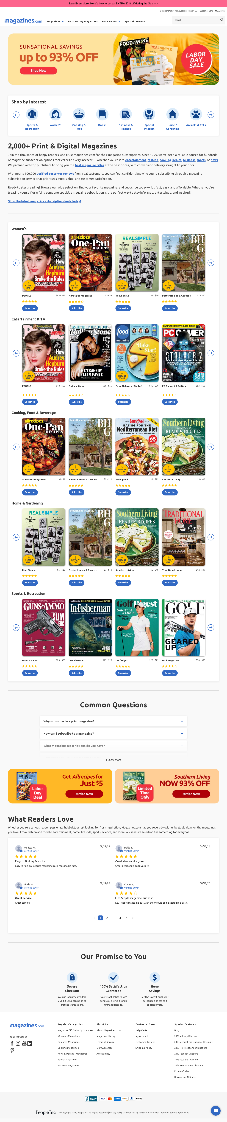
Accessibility (103, 1053)
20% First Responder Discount (190, 1048)
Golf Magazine (170, 660)
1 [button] (100, 918)
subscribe (30, 308)
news (214, 160)
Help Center (141, 1030)
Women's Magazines (69, 1036)
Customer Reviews (145, 1042)
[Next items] (211, 114)
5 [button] (127, 918)
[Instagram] (18, 1043)
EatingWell (121, 479)
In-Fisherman (76, 660)
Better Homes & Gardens (176, 295)
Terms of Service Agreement (175, 1112)
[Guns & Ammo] (43, 627)
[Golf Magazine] (183, 627)
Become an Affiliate (185, 1077)
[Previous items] (16, 114)
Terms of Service (105, 1042)
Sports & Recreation (28, 593)
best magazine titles (89, 165)
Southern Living (171, 479)
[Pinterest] (12, 1050)
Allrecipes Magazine (80, 295)
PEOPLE (26, 295)
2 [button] (107, 918)
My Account (220, 11)
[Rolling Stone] (90, 353)
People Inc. (82, 1112)
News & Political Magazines (72, 1053)
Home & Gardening (27, 503)
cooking (165, 160)
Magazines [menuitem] (53, 21)
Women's (19, 229)
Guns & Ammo (30, 660)
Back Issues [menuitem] (109, 21)
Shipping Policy (143, 1048)
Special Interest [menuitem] (135, 21)
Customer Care (206, 11)
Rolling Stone (76, 386)
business (189, 160)
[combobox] (198, 20)
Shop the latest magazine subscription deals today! (44, 201)
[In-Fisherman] (90, 627)
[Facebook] (12, 1043)
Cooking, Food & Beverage (34, 413)
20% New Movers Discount (188, 1065)
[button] (94, 917)
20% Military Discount (186, 1036)
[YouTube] (24, 1043)
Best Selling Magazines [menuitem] (83, 21)
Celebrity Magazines (69, 1042)
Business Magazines (68, 1065)
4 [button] (120, 918)
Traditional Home (172, 570)
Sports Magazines (67, 1059)
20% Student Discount (186, 1059)
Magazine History (105, 1036)
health (177, 160)
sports (201, 160)
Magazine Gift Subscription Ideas (75, 1030)
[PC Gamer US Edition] (183, 353)
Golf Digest (122, 660)
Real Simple (122, 295)
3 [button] (113, 918)
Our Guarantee (104, 1048)
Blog (176, 1030)
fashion (153, 160)
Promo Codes (181, 1071)
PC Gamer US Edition (174, 386)
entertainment (135, 160)
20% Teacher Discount (186, 1053)
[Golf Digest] (137, 627)
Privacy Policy (115, 1112)
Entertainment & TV (28, 319)
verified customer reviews (55, 173)
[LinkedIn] (30, 1043)
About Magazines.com (108, 1030)
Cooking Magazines (68, 1048)
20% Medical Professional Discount (193, 1042)
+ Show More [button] (113, 759)
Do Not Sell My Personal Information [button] (141, 1112)
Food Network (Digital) (128, 386)
